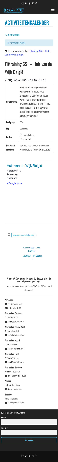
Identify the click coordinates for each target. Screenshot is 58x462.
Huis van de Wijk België (24, 165)
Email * (4, 428)
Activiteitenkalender (27, 22)
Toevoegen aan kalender (23, 234)
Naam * (4, 417)
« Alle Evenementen (12, 34)
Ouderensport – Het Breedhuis (31, 249)
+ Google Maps (14, 183)
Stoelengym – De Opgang (32, 257)
